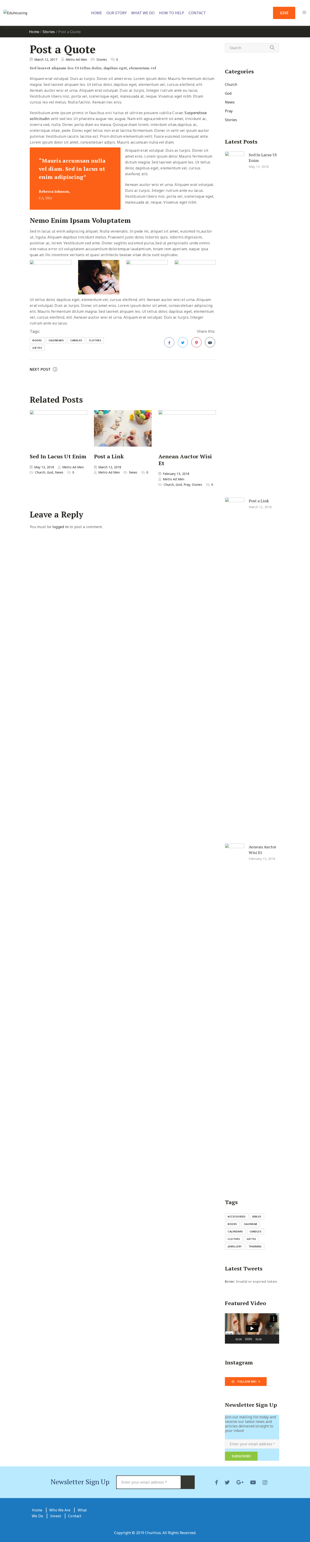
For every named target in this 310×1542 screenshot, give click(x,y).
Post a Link (109, 456)
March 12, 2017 (45, 59)
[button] (252, 1328)
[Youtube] (253, 1482)
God (50, 472)
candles (76, 340)
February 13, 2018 (176, 474)
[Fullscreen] (273, 1339)
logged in (60, 526)
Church (40, 472)
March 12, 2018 (109, 467)
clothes (95, 340)
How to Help (171, 13)
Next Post (40, 369)
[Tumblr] (240, 1482)
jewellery (235, 1246)
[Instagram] (265, 1482)
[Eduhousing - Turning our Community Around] (20, 13)
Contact (197, 13)
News (59, 472)
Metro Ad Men (76, 59)
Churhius (153, 1532)
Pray (187, 484)
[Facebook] (216, 1482)
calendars (56, 340)
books (37, 340)
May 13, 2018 (44, 467)
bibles (256, 1216)
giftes (37, 347)
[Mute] (266, 1339)
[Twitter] (227, 1482)
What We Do (143, 13)
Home (96, 13)
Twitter (183, 342)
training (255, 1246)
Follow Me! (247, 1381)
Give (284, 12)
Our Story (116, 13)
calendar (250, 1224)
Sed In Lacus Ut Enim (58, 456)
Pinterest (196, 342)
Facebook (169, 342)
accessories (237, 1216)
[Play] (231, 1339)
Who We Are (59, 1510)
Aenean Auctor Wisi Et (185, 460)
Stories (49, 31)
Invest (55, 1515)
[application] (252, 1328)
